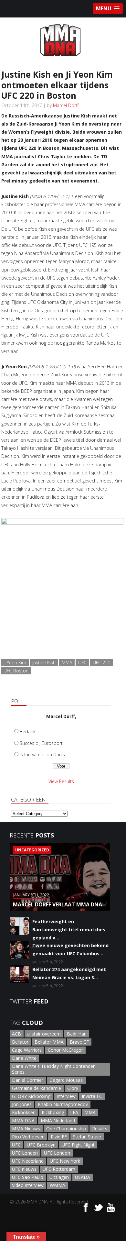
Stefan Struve (87, 1137)
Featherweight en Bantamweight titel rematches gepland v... (68, 929)
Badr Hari (77, 1034)
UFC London (57, 1153)
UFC (82, 662)
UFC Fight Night (78, 1145)
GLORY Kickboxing (31, 1096)
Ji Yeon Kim (15, 662)
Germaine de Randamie (36, 1088)
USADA (82, 1177)
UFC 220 (101, 662)
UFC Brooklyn (41, 1145)
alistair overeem (44, 1034)
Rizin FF (59, 1137)
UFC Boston (16, 671)
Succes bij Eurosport (41, 743)
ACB (16, 1034)
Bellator (20, 1042)
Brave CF (79, 1042)
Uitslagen (59, 1177)
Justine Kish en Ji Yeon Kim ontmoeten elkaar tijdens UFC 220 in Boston (57, 85)
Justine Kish (44, 662)
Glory (72, 1088)
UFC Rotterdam (59, 1169)
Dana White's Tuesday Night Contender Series (53, 1069)
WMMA (57, 1185)
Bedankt (28, 731)
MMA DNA (23, 1120)
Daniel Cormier (27, 1080)
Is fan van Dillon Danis (42, 754)
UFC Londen (25, 1153)
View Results (61, 781)
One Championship (66, 1128)
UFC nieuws (24, 1169)
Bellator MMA (49, 1042)
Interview (66, 1096)
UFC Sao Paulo (27, 1177)
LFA (74, 1112)
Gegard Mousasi (66, 1080)
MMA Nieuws (26, 1128)
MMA (67, 662)
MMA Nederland (58, 1120)
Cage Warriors (27, 1050)
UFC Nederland (28, 1161)
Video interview (28, 1185)
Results (99, 1128)
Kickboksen (24, 1112)
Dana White (24, 1058)
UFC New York (65, 1161)
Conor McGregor (65, 1050)
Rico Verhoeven (28, 1137)
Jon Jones (22, 1104)
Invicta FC (92, 1096)
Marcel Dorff (66, 105)
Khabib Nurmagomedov (63, 1104)
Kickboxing (53, 1112)
